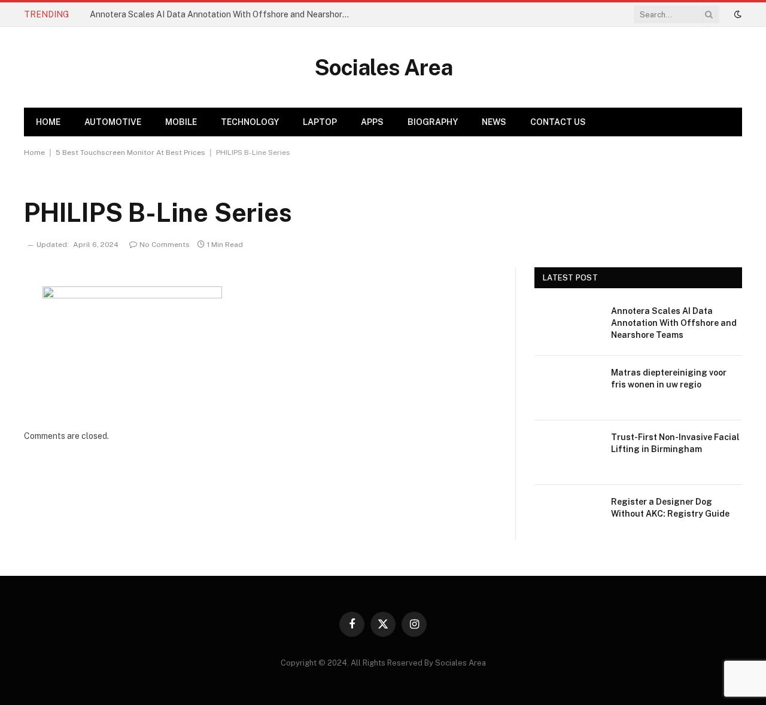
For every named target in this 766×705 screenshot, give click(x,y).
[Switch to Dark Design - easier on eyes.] (736, 14)
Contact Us (558, 122)
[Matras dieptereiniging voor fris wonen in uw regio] (567, 388)
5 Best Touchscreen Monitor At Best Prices (130, 152)
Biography (433, 122)
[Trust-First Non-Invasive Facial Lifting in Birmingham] (567, 452)
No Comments (164, 244)
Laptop (320, 122)
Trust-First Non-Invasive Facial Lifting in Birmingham (675, 443)
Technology (250, 122)
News (494, 122)
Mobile (181, 122)
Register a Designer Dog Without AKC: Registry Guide (670, 507)
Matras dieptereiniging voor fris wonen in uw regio (669, 378)
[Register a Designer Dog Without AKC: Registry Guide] (567, 517)
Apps (372, 122)
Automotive (112, 122)
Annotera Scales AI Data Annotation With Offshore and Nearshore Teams (224, 14)
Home (48, 122)
